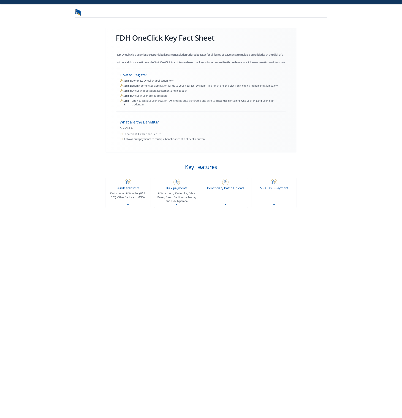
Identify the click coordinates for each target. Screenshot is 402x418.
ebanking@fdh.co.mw (265, 85)
